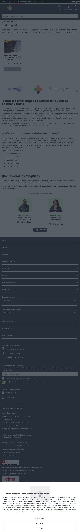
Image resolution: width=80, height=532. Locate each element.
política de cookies (65, 512)
